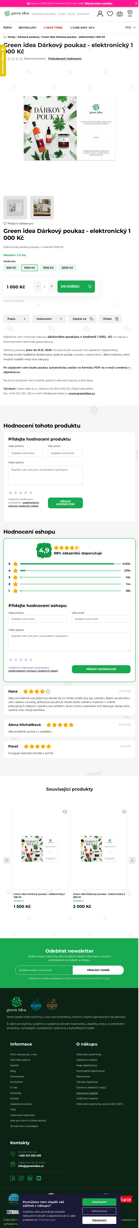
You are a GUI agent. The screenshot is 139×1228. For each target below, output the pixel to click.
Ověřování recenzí (87, 1098)
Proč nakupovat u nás (23, 1054)
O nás (62, 14)
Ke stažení (16, 1081)
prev (6, 860)
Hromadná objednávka (90, 1070)
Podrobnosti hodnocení (65, 58)
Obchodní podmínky (89, 1054)
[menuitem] (9, 27)
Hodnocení (44, 318)
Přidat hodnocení (65, 503)
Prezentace (17, 1076)
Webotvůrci (129, 1219)
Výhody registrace (87, 1081)
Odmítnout (99, 1211)
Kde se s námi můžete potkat (28, 1120)
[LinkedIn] (30, 1178)
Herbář (14, 1065)
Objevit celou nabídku (98, 3)
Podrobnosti (47, 1219)
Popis (11, 318)
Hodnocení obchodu (22, 1115)
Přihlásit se (98, 970)
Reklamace (83, 1076)
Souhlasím (99, 1202)
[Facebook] (12, 1178)
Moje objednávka (86, 1065)
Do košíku (70, 286)
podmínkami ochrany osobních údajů (33, 670)
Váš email (54, 446)
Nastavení (99, 1220)
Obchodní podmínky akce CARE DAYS (99, 1104)
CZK (130, 16)
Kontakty (83, 14)
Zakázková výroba (21, 1104)
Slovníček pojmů (20, 1059)
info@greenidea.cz (31, 1166)
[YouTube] (38, 1178)
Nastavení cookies (87, 1093)
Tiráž (13, 1109)
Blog (71, 14)
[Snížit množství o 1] (37, 286)
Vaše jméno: (16, 446)
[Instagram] (21, 1178)
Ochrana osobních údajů (91, 1087)
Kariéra (14, 1098)
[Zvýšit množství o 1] (51, 286)
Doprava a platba (43, 14)
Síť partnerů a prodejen (24, 1126)
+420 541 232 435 (29, 1155)
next (132, 860)
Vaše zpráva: (16, 462)
